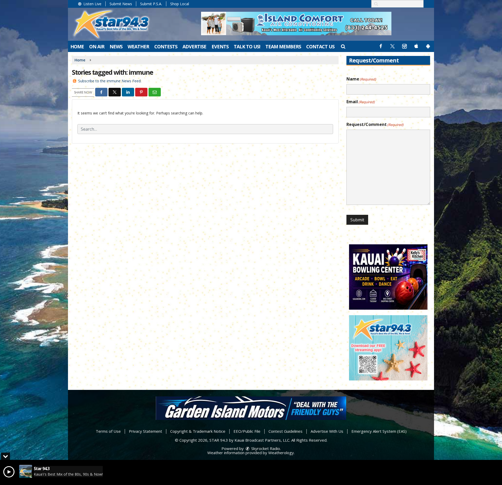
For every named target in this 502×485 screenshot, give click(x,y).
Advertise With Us (327, 431)
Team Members (283, 46)
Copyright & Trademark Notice (197, 431)
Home (77, 46)
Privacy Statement (145, 431)
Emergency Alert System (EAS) (379, 431)
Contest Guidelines (286, 431)
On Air (96, 46)
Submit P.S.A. (151, 3)
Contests (165, 46)
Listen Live (91, 3)
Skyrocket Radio (265, 448)
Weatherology (281, 452)
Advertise (194, 46)
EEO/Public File (246, 431)
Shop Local (179, 3)
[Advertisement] (296, 23)
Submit (357, 220)
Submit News (121, 3)
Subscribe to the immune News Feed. (109, 80)
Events (220, 46)
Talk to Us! (247, 46)
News (116, 46)
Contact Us (320, 46)
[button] (343, 46)
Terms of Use (108, 431)
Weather (138, 46)
